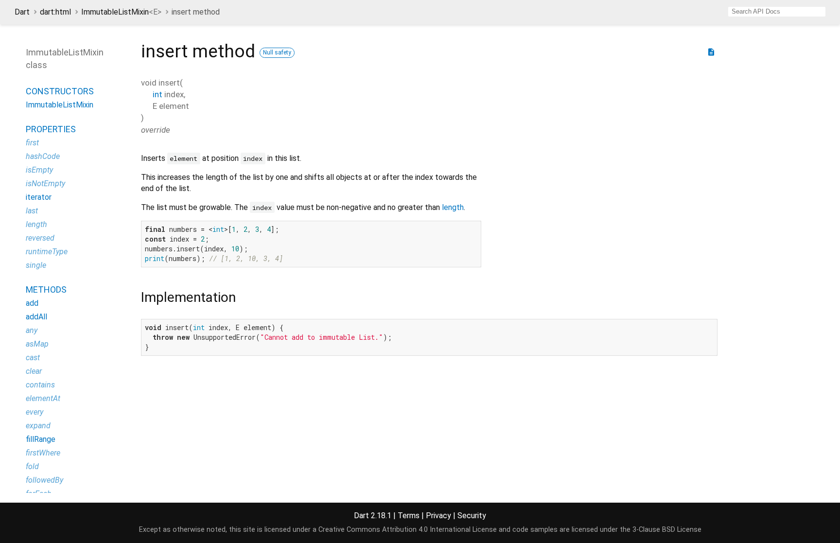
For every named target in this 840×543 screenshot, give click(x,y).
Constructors (60, 91)
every (34, 412)
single (36, 265)
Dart (22, 12)
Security (471, 515)
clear (34, 371)
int (157, 94)
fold (32, 466)
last (32, 210)
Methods (46, 289)
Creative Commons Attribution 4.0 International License (407, 529)
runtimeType (47, 251)
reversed (40, 238)
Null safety (277, 52)
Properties (51, 129)
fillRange (40, 439)
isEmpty (39, 170)
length (453, 207)
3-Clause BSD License (666, 529)
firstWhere (43, 452)
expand (38, 425)
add (32, 303)
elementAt (43, 398)
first (32, 142)
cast (33, 357)
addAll (36, 316)
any (31, 330)
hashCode (43, 156)
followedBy (44, 480)
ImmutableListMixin (121, 12)
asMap (37, 344)
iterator (39, 197)
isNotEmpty (45, 183)
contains (40, 384)
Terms (409, 515)
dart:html (55, 12)
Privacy (438, 515)
